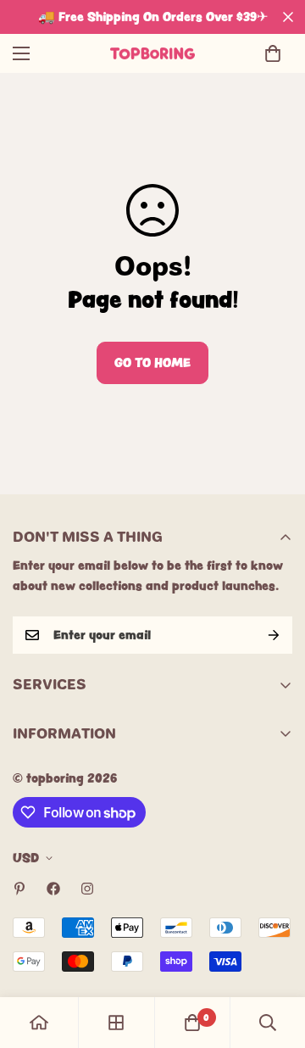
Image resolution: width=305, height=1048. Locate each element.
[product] (39, 1022)
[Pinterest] (19, 888)
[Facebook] (53, 888)
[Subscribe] (273, 635)
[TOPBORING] (152, 53)
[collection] (116, 1022)
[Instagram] (87, 888)
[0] (272, 53)
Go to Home (152, 362)
